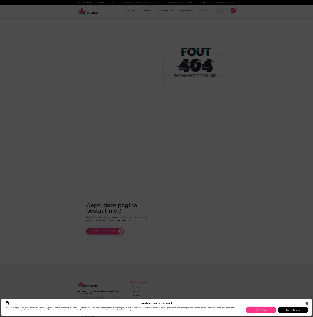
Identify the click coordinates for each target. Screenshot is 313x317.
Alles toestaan (261, 310)
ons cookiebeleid (117, 310)
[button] (307, 303)
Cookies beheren (293, 310)
